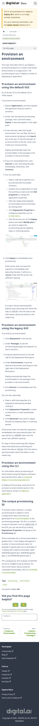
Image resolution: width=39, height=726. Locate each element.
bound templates (22, 518)
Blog (3, 655)
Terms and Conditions (11, 698)
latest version (13, 25)
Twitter (5, 671)
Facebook (6, 674)
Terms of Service (18, 611)
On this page (8, 48)
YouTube (5, 681)
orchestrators (14, 216)
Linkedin (5, 678)
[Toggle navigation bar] (3, 3)
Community (6, 651)
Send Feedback (8, 658)
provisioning (12, 581)
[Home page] (4, 31)
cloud (5, 585)
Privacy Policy (6, 611)
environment (24, 581)
